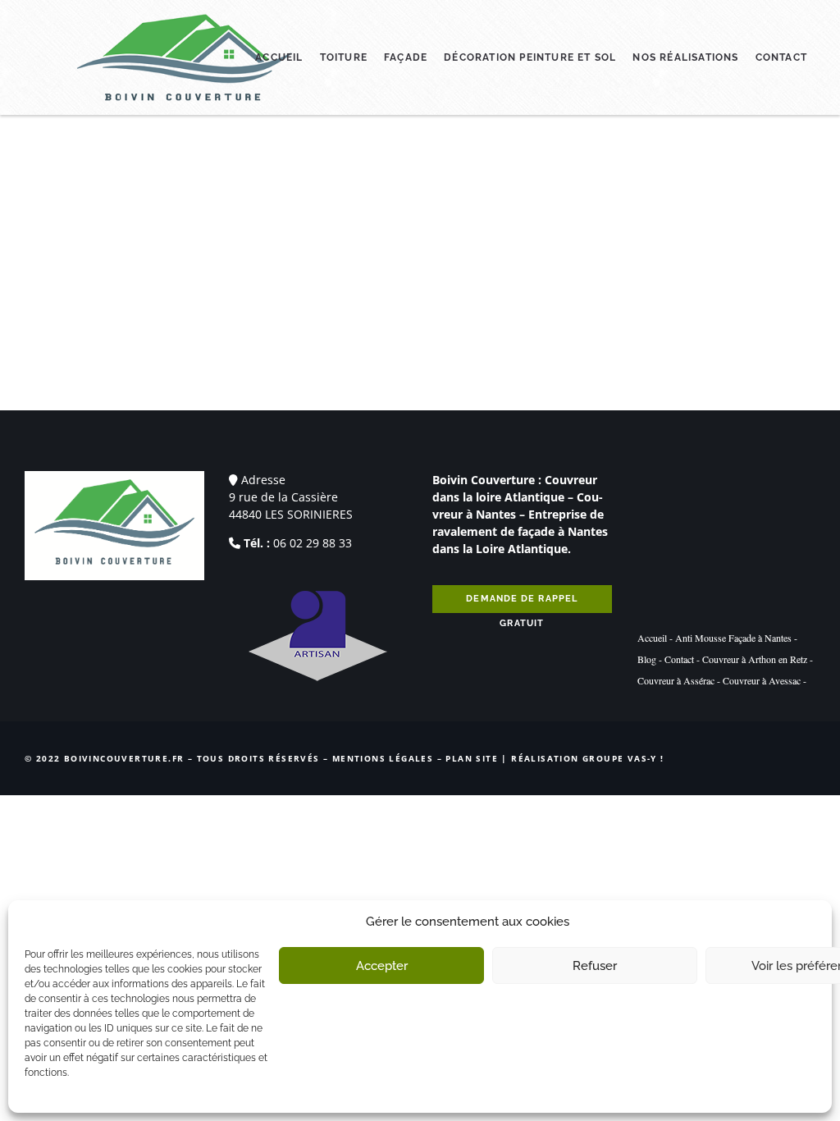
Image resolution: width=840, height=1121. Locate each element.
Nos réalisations (685, 57)
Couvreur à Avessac (762, 680)
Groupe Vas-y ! (623, 758)
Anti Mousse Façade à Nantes (733, 637)
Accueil (279, 57)
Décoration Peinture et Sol (530, 57)
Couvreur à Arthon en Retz (754, 659)
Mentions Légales (382, 758)
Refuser (595, 966)
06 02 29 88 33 (312, 543)
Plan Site (471, 758)
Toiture (344, 57)
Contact (781, 57)
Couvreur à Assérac (675, 680)
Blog (646, 659)
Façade (405, 57)
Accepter (382, 966)
